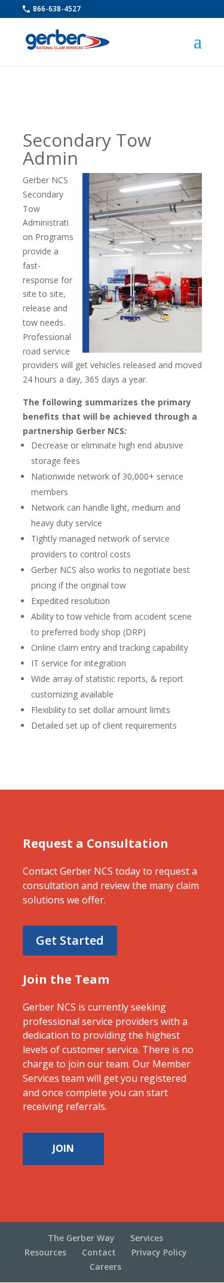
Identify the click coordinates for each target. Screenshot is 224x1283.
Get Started (70, 940)
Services (146, 1237)
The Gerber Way (81, 1237)
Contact (99, 1252)
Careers (105, 1266)
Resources (45, 1252)
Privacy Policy (159, 1252)
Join (63, 1148)
